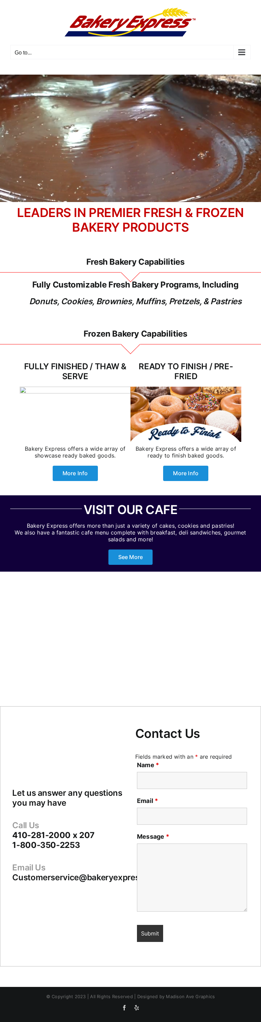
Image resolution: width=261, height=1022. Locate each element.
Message (153, 836)
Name (148, 765)
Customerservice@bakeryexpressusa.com (94, 877)
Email (147, 800)
